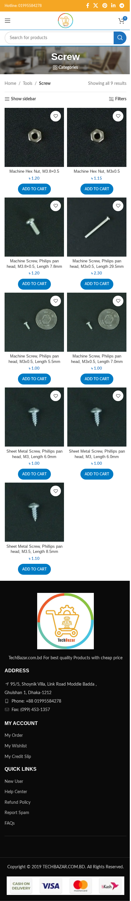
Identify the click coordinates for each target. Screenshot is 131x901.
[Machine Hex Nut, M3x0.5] (96, 137)
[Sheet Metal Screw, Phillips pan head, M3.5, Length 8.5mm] (34, 512)
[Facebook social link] (87, 5)
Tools (27, 83)
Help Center (16, 792)
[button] (34, 189)
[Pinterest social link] (104, 5)
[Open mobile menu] (8, 21)
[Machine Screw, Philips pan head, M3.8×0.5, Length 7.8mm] (34, 227)
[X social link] (95, 5)
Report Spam (17, 813)
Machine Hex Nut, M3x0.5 (97, 171)
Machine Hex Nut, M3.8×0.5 (34, 171)
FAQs (10, 823)
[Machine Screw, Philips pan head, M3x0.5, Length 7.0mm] (96, 322)
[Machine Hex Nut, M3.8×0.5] (34, 137)
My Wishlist (16, 746)
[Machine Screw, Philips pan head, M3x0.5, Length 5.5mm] (34, 322)
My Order (14, 735)
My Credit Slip (18, 757)
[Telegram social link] (122, 5)
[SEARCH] (120, 38)
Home (10, 83)
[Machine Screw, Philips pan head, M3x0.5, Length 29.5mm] (96, 227)
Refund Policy (17, 802)
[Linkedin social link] (113, 5)
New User (14, 782)
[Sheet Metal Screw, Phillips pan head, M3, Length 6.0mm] (34, 417)
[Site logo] (65, 20)
